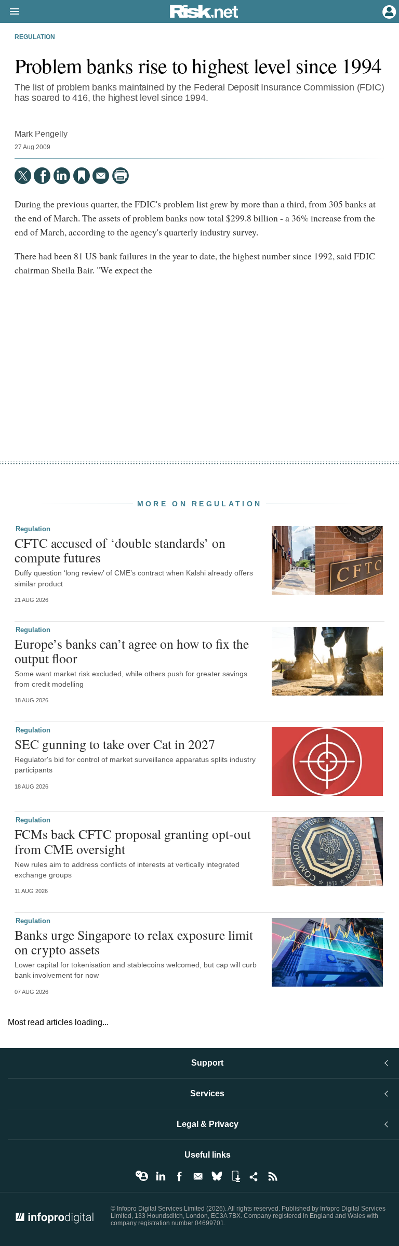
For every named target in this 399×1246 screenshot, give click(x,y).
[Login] (388, 11)
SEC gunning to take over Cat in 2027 (115, 744)
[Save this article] (81, 175)
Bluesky (216, 1176)
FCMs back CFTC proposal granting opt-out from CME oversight (133, 841)
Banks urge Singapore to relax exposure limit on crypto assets (134, 941)
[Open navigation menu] (10, 12)
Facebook (179, 1176)
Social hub (254, 1176)
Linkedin (160, 1176)
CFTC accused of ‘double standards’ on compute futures (120, 550)
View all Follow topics (142, 1176)
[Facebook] (42, 175)
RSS (273, 1176)
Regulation (35, 37)
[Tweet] (23, 175)
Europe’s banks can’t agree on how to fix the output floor (132, 650)
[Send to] (100, 175)
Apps (235, 1176)
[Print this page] (120, 175)
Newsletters (198, 1176)
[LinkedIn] (62, 175)
